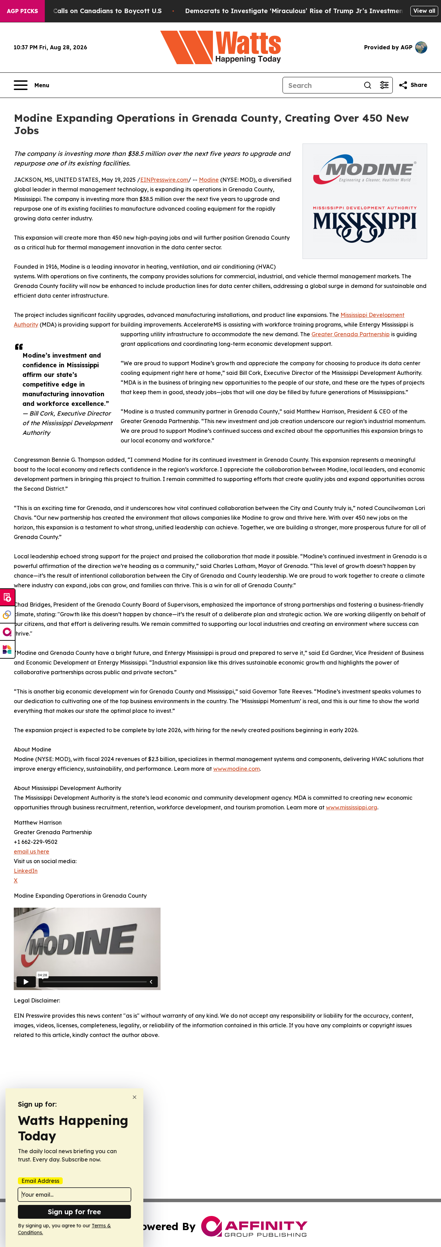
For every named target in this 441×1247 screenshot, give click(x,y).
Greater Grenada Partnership (350, 334)
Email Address (40, 1180)
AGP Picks (22, 11)
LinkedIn (26, 870)
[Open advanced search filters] (384, 85)
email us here (31, 851)
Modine (209, 179)
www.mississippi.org (351, 807)
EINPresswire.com (164, 179)
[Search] (367, 85)
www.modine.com (236, 768)
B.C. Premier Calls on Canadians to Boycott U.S (87, 11)
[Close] (134, 1097)
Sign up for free (74, 1211)
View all (424, 10)
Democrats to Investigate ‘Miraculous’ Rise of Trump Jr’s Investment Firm (303, 11)
